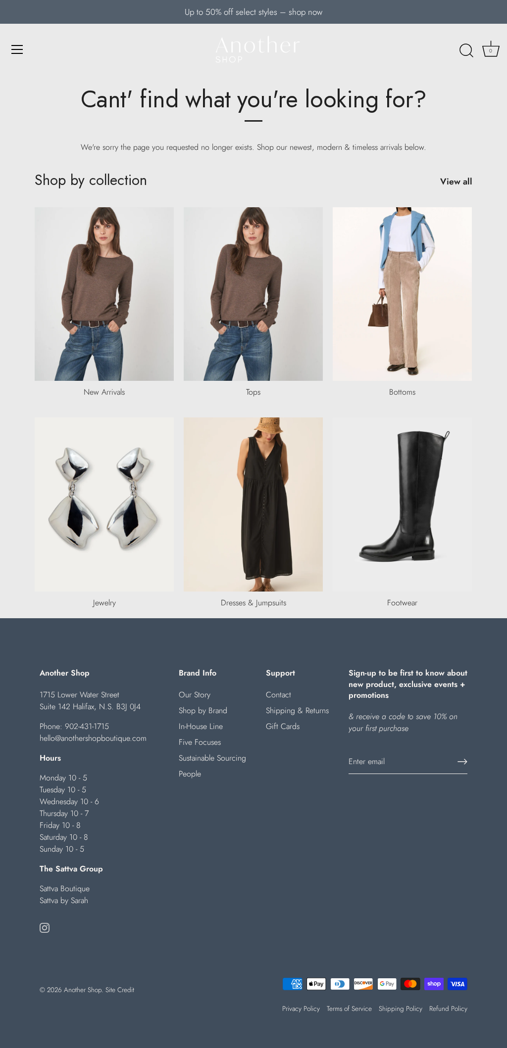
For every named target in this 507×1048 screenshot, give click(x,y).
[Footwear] (402, 504)
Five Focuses (200, 742)
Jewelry (104, 602)
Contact (278, 694)
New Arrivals (104, 392)
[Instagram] (45, 927)
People (190, 773)
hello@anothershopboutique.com (93, 738)
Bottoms (402, 392)
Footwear (402, 602)
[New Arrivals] (104, 294)
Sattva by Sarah (64, 900)
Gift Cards (283, 726)
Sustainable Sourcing (212, 758)
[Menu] (17, 49)
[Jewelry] (104, 504)
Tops (253, 392)
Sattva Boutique (65, 888)
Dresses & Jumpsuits (253, 602)
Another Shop (82, 990)
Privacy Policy (301, 1008)
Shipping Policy (400, 1008)
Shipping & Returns (297, 710)
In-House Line (201, 726)
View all (456, 181)
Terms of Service (349, 1008)
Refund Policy (448, 1008)
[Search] (466, 51)
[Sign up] (462, 762)
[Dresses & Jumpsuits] (253, 504)
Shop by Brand (203, 710)
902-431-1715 (87, 726)
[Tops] (253, 294)
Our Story (194, 694)
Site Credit (119, 990)
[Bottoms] (402, 294)
